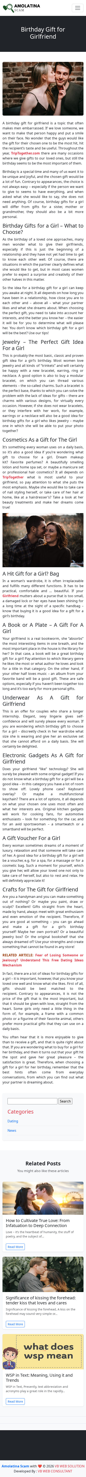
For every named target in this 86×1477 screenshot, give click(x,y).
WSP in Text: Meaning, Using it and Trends (39, 1377)
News (12, 1130)
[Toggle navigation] (77, 8)
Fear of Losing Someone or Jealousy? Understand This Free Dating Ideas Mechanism (43, 960)
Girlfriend (11, 596)
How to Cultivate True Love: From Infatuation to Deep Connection (38, 1223)
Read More (15, 1247)
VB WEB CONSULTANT (55, 1471)
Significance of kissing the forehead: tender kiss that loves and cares (41, 1300)
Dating (13, 1121)
